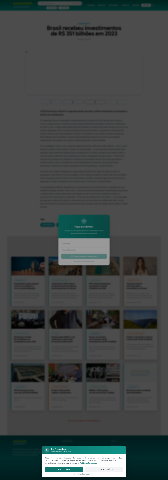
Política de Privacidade (88, 463)
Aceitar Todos (64, 469)
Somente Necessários (104, 469)
